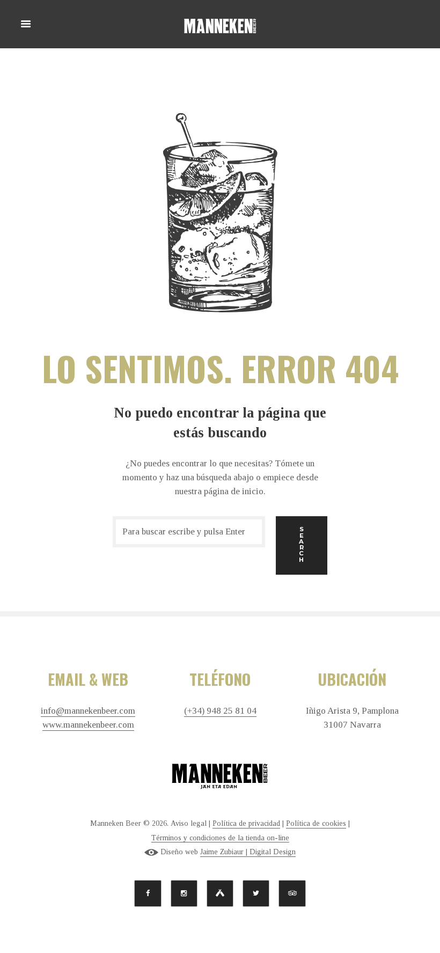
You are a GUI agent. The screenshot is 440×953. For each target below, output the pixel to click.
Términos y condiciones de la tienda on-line (220, 838)
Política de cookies (316, 823)
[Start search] (301, 545)
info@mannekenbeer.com (88, 711)
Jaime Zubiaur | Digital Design (248, 852)
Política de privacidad (246, 823)
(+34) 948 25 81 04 (220, 711)
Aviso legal (189, 823)
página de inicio (233, 491)
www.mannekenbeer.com (88, 725)
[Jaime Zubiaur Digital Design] (151, 852)
